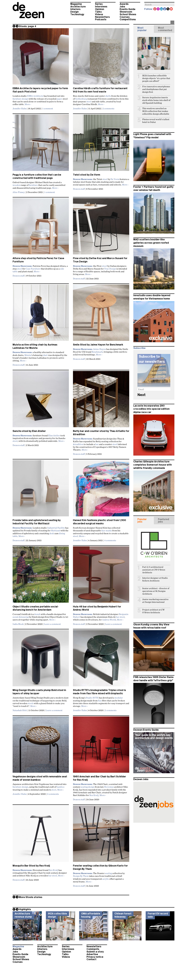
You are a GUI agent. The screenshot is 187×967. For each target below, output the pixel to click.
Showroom (126, 12)
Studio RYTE (92, 697)
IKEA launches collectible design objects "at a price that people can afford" (156, 78)
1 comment (47, 108)
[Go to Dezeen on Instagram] (158, 9)
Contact (91, 959)
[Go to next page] (17, 26)
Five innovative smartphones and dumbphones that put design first (156, 89)
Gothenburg (81, 98)
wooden (16, 185)
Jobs (122, 6)
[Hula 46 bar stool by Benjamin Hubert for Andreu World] (101, 575)
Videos (99, 14)
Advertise (92, 954)
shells (108, 95)
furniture (33, 185)
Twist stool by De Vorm (86, 174)
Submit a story (95, 951)
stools (31, 703)
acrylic (105, 878)
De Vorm (115, 179)
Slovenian (109, 786)
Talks (98, 12)
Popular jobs (142, 520)
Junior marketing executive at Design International (155, 600)
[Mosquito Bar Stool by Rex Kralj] (41, 835)
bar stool (120, 617)
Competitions (128, 19)
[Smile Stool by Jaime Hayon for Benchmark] (101, 314)
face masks (106, 530)
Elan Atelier (54, 435)
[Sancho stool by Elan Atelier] (41, 400)
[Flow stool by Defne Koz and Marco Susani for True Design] (101, 227)
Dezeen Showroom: (83, 179)
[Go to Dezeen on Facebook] (164, 9)
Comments (93, 949)
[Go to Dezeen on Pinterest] (155, 9)
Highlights (25, 909)
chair (45, 355)
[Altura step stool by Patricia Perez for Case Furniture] (41, 227)
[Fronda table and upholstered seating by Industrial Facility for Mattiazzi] (41, 489)
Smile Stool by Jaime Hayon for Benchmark (98, 344)
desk (51, 533)
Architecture (78, 6)
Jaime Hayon (99, 349)
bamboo (60, 786)
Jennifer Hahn (19, 108)
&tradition (78, 444)
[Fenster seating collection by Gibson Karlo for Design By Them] (101, 835)
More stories (30, 897)
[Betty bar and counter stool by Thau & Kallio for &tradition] (101, 400)
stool (88, 101)
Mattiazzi (55, 530)
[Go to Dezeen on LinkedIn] (161, 9)
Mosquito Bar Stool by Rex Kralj (31, 865)
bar (97, 444)
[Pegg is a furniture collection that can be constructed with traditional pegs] (41, 144)
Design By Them (81, 876)
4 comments (110, 540)
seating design (87, 786)
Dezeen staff (79, 188)
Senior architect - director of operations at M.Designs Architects (155, 591)
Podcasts (100, 19)
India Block (18, 624)
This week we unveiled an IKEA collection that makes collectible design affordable (155, 111)
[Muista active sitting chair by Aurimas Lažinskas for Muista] (41, 314)
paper (59, 98)
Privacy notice (95, 957)
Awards (124, 4)
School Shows (128, 14)
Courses (125, 17)
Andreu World (109, 619)
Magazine (76, 4)
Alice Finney (19, 192)
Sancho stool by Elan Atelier (29, 431)
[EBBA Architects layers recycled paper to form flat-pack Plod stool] (41, 57)
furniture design (20, 98)
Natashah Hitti (20, 710)
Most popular (142, 29)
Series (99, 4)
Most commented (165, 29)
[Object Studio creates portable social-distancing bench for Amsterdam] (41, 575)
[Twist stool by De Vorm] (101, 144)
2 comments (108, 108)
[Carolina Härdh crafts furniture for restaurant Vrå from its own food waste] (101, 57)
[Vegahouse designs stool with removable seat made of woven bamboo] (41, 745)
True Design (110, 268)
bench (37, 614)
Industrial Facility (56, 527)
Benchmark (97, 351)
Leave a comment (52, 624)
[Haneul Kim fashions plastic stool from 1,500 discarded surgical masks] (101, 489)
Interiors (75, 9)
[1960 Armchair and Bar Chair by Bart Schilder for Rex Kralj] (101, 745)
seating (108, 873)
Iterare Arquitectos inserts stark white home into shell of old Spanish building (156, 100)
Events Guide (127, 9)
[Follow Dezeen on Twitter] (168, 9)
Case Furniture (33, 268)
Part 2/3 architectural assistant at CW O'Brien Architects (153, 570)
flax (100, 700)
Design (74, 12)
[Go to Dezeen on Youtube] (171, 9)
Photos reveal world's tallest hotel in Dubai (155, 120)
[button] (172, 22)
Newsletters (102, 17)
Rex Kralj (94, 795)
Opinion (99, 9)
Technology (77, 14)
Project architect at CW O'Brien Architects (153, 611)
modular (118, 697)
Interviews (101, 6)
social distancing (21, 617)
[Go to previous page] (14, 26)
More (28, 104)
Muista (27, 355)
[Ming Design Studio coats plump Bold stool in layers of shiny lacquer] (41, 659)
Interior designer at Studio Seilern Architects (155, 579)
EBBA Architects (35, 95)
